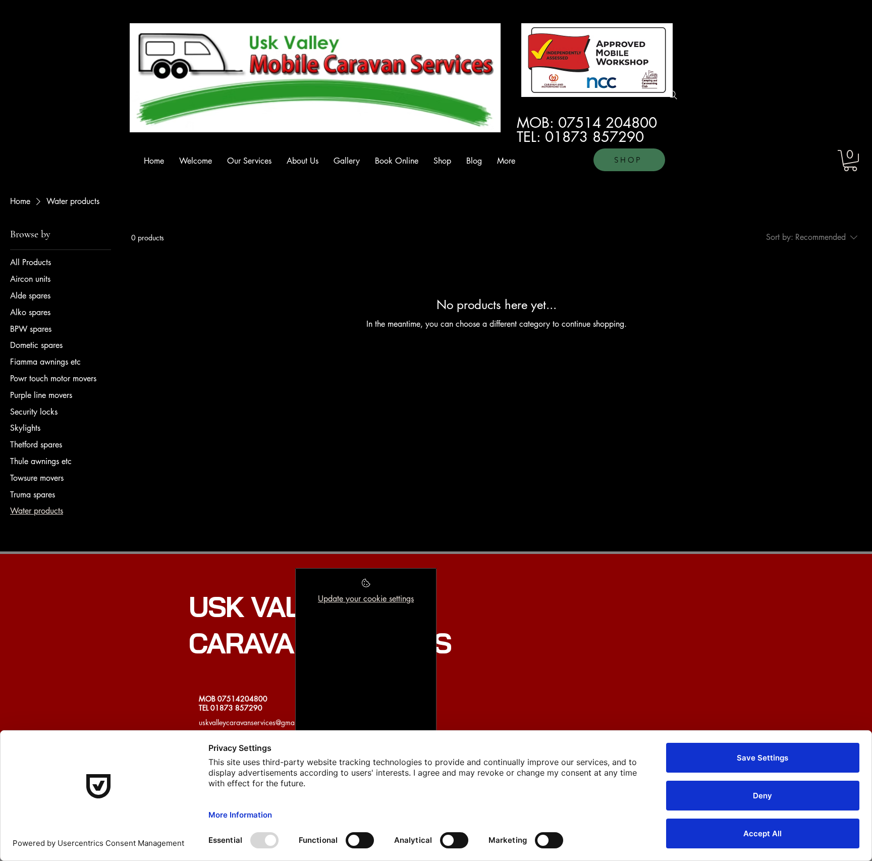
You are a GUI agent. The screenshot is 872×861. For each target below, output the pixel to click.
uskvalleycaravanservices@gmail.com (256, 722)
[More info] (366, 586)
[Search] (672, 95)
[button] (850, 160)
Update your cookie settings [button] (366, 598)
